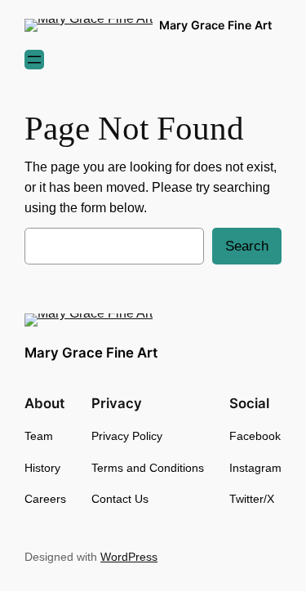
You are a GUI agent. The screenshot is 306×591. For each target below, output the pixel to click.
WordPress (128, 556)
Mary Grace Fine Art (215, 25)
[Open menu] (34, 59)
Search (246, 246)
